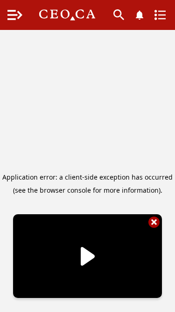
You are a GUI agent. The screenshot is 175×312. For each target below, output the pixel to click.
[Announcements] (139, 15)
